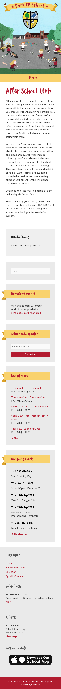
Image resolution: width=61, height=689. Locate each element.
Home (9, 563)
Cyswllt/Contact (14, 576)
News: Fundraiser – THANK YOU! (29, 406)
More (9, 601)
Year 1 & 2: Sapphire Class (25, 428)
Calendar (11, 571)
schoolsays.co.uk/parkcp (25, 312)
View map (11, 636)
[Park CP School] (30, 36)
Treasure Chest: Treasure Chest (28, 387)
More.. (15, 438)
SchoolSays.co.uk (29, 684)
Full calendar (19, 534)
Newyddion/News (16, 567)
